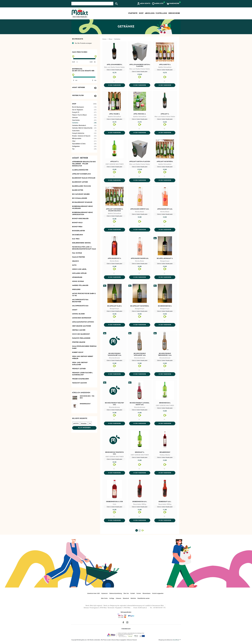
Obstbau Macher (78, 330)
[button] (143, 3)
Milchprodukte (84, 138)
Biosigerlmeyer (78, 231)
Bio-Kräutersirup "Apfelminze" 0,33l (139, 354)
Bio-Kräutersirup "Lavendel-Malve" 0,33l (140, 403)
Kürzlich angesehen (157, 593)
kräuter (84, 423)
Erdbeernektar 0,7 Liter (114, 501)
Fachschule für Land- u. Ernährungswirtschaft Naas (84, 248)
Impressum (104, 593)
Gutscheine (84, 130)
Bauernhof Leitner (80, 182)
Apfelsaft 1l (165, 114)
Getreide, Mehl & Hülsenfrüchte (84, 127)
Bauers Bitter (77, 190)
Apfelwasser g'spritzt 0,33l (139, 209)
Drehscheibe (174, 13)
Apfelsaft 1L (114, 161)
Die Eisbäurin (77, 235)
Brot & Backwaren (84, 106)
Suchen (139, 593)
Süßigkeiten (84, 146)
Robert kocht (77, 352)
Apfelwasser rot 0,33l (164, 209)
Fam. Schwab (77, 253)
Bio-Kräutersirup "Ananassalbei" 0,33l (114, 354)
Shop (84, 104)
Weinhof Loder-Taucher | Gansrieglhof (82, 374)
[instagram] (127, 622)
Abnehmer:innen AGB (93, 593)
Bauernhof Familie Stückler (83, 178)
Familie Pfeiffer (78, 257)
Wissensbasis (147, 593)
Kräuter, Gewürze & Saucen (84, 135)
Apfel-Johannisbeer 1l (114, 64)
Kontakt (132, 593)
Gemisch (75, 261)
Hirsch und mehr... (79, 269)
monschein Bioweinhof (81, 318)
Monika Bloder (78, 314)
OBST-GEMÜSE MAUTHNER (81, 326)
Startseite (132, 13)
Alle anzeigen (84, 428)
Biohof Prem (77, 227)
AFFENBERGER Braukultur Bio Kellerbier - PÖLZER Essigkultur (84, 164)
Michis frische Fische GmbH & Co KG (84, 294)
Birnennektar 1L (164, 403)
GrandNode (176, 639)
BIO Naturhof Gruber (81, 194)
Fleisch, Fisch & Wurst (84, 114)
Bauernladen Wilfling (81, 186)
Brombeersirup (165, 452)
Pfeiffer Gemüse (78, 342)
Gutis (74, 265)
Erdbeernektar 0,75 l (139, 501)
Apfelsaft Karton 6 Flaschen (139, 161)
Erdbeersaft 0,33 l (165, 501)
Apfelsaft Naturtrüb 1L (165, 161)
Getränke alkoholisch (84, 125)
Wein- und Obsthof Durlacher (80, 363)
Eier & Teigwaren (84, 109)
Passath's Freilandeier (81, 338)
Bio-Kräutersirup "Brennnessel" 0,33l (165, 354)
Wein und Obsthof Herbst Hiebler (82, 357)
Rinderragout (85, 403)
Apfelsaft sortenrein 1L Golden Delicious (114, 210)
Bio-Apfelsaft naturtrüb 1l (139, 306)
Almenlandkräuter (80, 170)
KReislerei (76, 289)
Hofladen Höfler (79, 273)
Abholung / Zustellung (156, 13)
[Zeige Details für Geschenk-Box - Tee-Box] (75, 398)
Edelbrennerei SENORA (81, 243)
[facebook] (123, 622)
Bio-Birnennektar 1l (165, 306)
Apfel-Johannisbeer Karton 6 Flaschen (139, 65)
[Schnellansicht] (114, 52)
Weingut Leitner (79, 368)
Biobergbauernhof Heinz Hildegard (82, 207)
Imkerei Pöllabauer (80, 285)
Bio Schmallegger (79, 198)
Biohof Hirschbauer (80, 218)
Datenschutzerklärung (115, 593)
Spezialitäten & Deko (84, 143)
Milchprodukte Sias (80, 306)
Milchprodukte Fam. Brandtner (80, 301)
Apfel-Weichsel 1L (139, 114)
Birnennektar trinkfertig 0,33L (114, 453)
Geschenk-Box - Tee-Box (87, 397)
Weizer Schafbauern (80, 379)
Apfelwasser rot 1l (114, 258)
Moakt (74, 310)
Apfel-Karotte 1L (165, 64)
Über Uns (126, 593)
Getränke (84, 122)
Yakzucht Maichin (79, 383)
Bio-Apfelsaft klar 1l (114, 306)
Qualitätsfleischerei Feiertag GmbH (84, 347)
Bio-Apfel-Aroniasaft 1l (165, 258)
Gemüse (84, 117)
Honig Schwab (78, 281)
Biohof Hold (77, 222)
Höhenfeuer (77, 277)
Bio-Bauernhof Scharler (82, 202)
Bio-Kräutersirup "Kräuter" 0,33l (114, 403)
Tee (84, 148)
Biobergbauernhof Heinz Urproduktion (82, 213)
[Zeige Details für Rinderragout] (75, 405)
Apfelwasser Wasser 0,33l (140, 258)
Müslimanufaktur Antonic (83, 322)
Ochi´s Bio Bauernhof (81, 334)
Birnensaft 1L (139, 452)
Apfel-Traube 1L (114, 114)
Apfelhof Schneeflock (81, 174)
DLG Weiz (75, 239)
